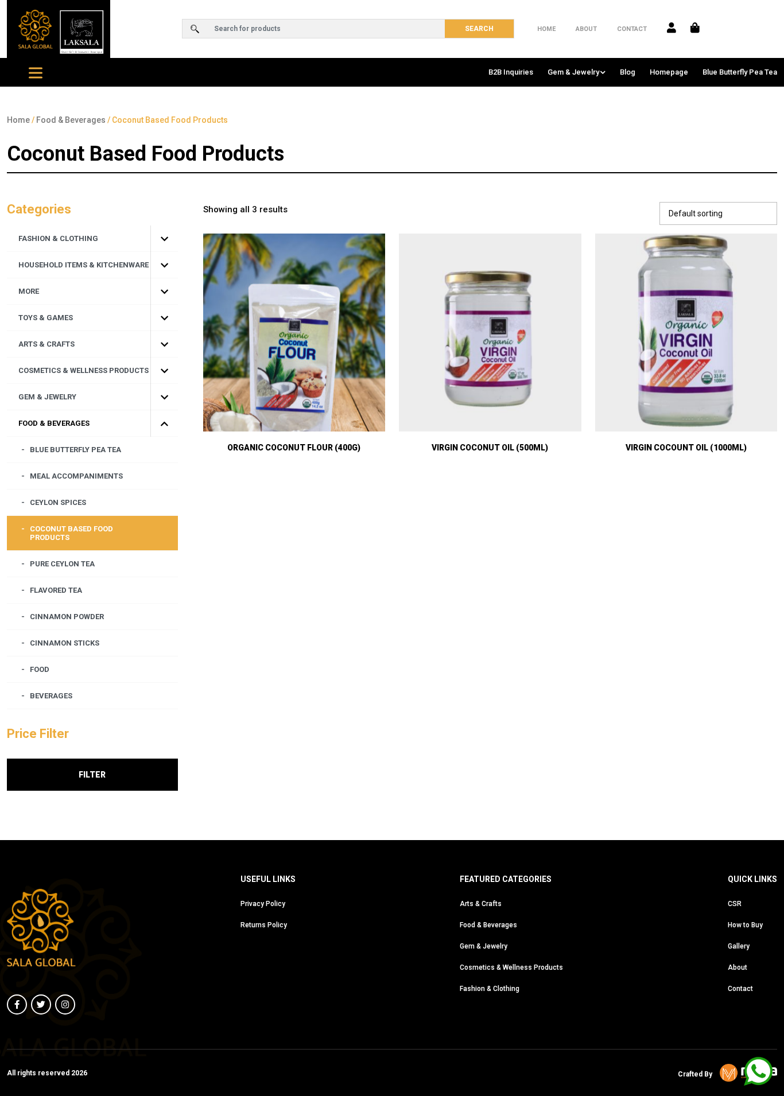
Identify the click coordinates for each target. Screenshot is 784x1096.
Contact (632, 29)
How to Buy (745, 925)
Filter (92, 774)
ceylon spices (58, 502)
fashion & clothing (58, 238)
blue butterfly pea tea (75, 449)
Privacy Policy (262, 904)
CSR (735, 904)
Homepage (669, 72)
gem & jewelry (47, 396)
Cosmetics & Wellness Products (511, 967)
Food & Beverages (71, 120)
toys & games (45, 317)
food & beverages (54, 423)
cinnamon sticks (64, 643)
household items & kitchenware (83, 265)
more (28, 291)
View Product (293, 401)
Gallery (739, 946)
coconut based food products (71, 533)
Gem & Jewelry (573, 72)
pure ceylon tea (62, 563)
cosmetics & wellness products (83, 370)
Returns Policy (263, 925)
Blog (627, 72)
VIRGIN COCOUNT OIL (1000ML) (686, 447)
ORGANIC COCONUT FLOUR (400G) (293, 447)
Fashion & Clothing (489, 989)
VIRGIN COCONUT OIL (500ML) (490, 447)
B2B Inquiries (510, 72)
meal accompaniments (76, 476)
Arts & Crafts (481, 904)
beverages (51, 695)
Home (546, 29)
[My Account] (671, 29)
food (39, 669)
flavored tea (56, 590)
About (586, 29)
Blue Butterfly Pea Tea (740, 72)
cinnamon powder (67, 616)
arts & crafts (46, 344)
